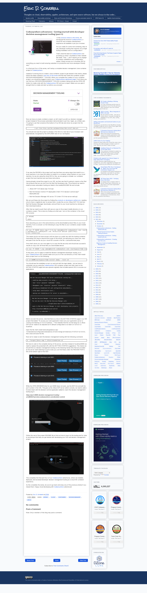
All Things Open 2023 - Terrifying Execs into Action (109, 179)
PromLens (97, 361)
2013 (97, 285)
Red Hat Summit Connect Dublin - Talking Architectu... (106, 232)
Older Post (83, 560)
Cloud (53, 497)
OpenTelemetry (116, 353)
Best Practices (117, 318)
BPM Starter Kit (99, 18)
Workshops (104, 367)
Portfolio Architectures (100, 357)
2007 (97, 299)
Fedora (101, 335)
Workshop (96, 45)
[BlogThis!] (30, 497)
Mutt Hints (97, 348)
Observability (98, 351)
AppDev (45, 497)
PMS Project (117, 355)
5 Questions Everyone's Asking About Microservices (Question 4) (111, 131)
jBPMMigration (103, 342)
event (96, 335)
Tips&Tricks (111, 365)
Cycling (118, 330)
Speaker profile (30, 18)
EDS (119, 333)
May (98, 256)
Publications (42, 21)
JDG (115, 342)
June (98, 254)
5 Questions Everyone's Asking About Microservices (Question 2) (111, 189)
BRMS (118, 320)
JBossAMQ (97, 339)
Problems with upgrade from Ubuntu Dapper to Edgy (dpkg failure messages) (106, 159)
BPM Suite (97, 320)
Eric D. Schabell (41, 8)
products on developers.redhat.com (69, 200)
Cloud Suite (108, 326)
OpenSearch (108, 351)
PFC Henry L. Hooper (63, 21)
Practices (111, 357)
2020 (97, 269)
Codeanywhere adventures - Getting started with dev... (106, 228)
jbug (111, 342)
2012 (97, 287)
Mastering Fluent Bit (99, 346)
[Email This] (28, 497)
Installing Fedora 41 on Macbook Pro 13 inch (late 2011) (111, 148)
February (99, 263)
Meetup (111, 346)
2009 (97, 294)
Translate (106, 475)
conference (97, 330)
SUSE (96, 365)
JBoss (29, 500)
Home (57, 560)
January (99, 266)
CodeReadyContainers (100, 328)
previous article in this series (70, 38)
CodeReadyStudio (116, 328)
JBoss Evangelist (116, 337)
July (98, 252)
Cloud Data (97, 324)
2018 (97, 273)
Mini (119, 346)
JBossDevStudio (108, 339)
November (100, 223)
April (98, 259)
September (100, 247)
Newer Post (30, 560)
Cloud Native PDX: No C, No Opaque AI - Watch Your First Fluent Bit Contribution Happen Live (111, 168)
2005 (97, 303)
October (99, 226)
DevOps (108, 333)
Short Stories (111, 363)
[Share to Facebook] (33, 497)
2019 (97, 271)
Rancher (118, 361)
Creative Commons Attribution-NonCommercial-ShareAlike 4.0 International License (65, 580)
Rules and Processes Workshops (63, 18)
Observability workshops (44, 18)
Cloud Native (98, 326)
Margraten (118, 344)
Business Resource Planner (101, 322)
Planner (106, 355)
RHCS (96, 363)
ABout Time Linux (99, 315)
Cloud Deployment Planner (114, 324)
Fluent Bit (108, 335)
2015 (97, 280)
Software (51, 21)
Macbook (106, 344)
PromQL (104, 361)
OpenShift (118, 351)
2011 (97, 290)
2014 (97, 283)
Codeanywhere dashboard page (65, 79)
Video (119, 365)
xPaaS (110, 367)
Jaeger (102, 337)
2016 (97, 278)
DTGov (114, 333)
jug (119, 342)
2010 (97, 292)
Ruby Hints (102, 363)
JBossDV (118, 339)
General (96, 337)
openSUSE (106, 353)
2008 (97, 297)
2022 (97, 217)
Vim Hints (97, 367)
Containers (62, 497)
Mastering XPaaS (30, 21)
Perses (96, 355)
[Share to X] (31, 497)
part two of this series (51, 75)
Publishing (111, 361)
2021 (97, 219)
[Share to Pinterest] (34, 497)
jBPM (96, 342)
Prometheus (117, 359)
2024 (97, 212)
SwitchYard (103, 365)
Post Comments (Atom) (61, 566)
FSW (114, 335)
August (99, 249)
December (100, 221)
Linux (96, 344)
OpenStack (97, 353)
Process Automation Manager (101, 359)
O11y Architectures (107, 348)
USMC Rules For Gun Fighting (102, 140)
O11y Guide (117, 348)
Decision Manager (74, 497)
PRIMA (118, 357)
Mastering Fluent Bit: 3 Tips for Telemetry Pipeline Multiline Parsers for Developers (107, 73)
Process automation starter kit (84, 18)
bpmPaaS (108, 320)
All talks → (119, 61)
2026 (97, 207)
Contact (75, 21)
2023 (97, 214)
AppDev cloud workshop (113, 18)
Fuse (119, 335)
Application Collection (100, 318)
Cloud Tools (117, 326)
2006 (97, 301)
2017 (97, 276)
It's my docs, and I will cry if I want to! (103, 48)
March (99, 261)
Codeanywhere (77, 39)
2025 (97, 210)
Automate (109, 318)
